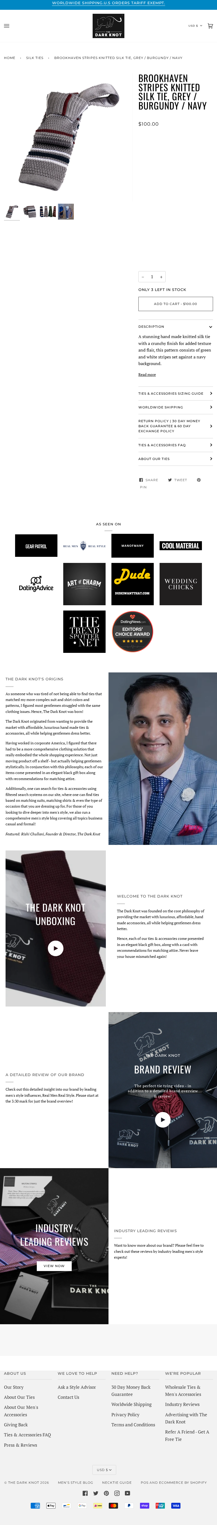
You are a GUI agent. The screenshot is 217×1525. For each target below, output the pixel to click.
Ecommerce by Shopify (183, 1483)
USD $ (193, 26)
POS (144, 1483)
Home (9, 58)
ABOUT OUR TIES (154, 459)
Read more (147, 374)
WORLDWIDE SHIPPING (160, 407)
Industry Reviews (182, 1404)
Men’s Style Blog (75, 1483)
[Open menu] (12, 26)
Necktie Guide (117, 1483)
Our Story (14, 1387)
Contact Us (68, 1397)
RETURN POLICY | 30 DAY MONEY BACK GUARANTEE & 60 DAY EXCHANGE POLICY (169, 426)
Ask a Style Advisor (77, 1387)
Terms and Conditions (133, 1425)
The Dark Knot (23, 1483)
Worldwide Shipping (131, 1404)
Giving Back (16, 1425)
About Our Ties (19, 1397)
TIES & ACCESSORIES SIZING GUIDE (171, 393)
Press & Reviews (20, 1445)
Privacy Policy (125, 1415)
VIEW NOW (54, 1266)
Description (151, 327)
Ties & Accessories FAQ (162, 445)
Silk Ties (34, 58)
